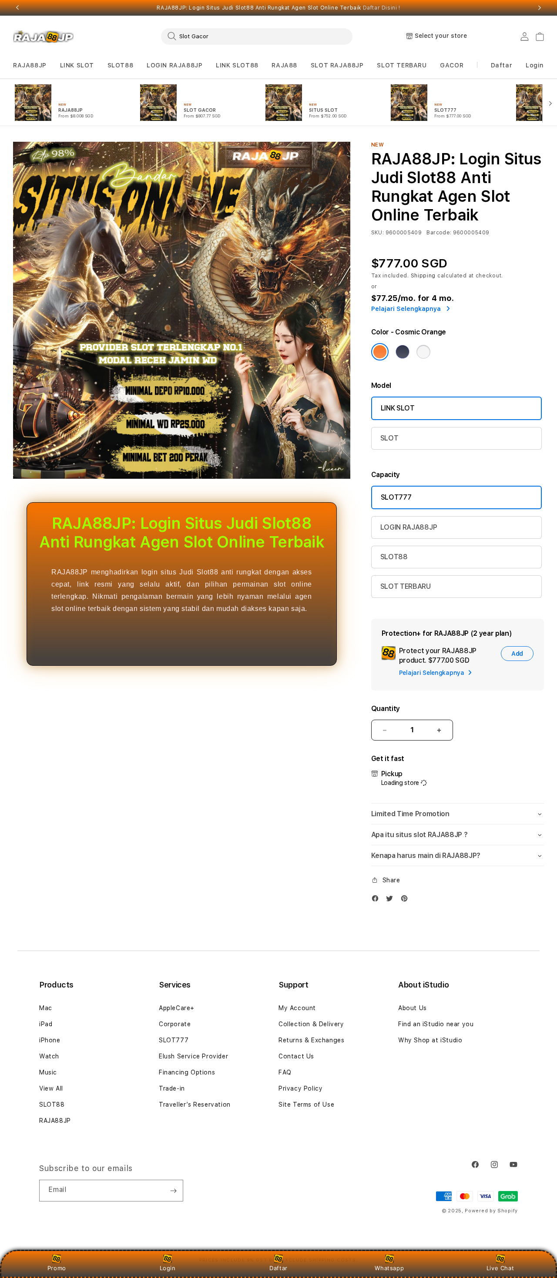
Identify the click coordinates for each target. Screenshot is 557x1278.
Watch (49, 1056)
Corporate (175, 1024)
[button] (30, 65)
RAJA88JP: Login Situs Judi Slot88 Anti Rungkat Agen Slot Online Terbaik (278, 8)
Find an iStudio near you (435, 1024)
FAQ (285, 1072)
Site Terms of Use (306, 1104)
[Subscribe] (173, 1190)
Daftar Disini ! (381, 8)
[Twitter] (392, 900)
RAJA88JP (30, 65)
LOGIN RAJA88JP (174, 65)
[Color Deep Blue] (402, 352)
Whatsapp (389, 1268)
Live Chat (500, 1268)
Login (168, 1268)
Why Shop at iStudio (430, 1040)
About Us (412, 1007)
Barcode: (438, 233)
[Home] (43, 36)
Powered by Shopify (491, 1211)
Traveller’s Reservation (195, 1104)
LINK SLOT (77, 65)
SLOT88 (120, 65)
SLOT (389, 438)
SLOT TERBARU (401, 65)
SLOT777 (396, 497)
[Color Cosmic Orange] (380, 351)
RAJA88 (284, 65)
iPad (45, 1024)
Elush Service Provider (193, 1056)
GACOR (451, 65)
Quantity (385, 708)
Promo (56, 1268)
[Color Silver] (423, 352)
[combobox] (256, 36)
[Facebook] (377, 900)
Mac (45, 1007)
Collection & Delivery (311, 1024)
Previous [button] (17, 7)
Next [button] (539, 7)
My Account (297, 1007)
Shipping (423, 276)
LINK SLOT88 (237, 65)
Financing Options (187, 1072)
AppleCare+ (177, 1007)
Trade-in (172, 1088)
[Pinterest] (406, 900)
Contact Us (296, 1056)
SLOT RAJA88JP (337, 65)
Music (48, 1072)
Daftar (278, 1268)
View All (51, 1088)
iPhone (49, 1040)
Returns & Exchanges (311, 1040)
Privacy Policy (300, 1088)
